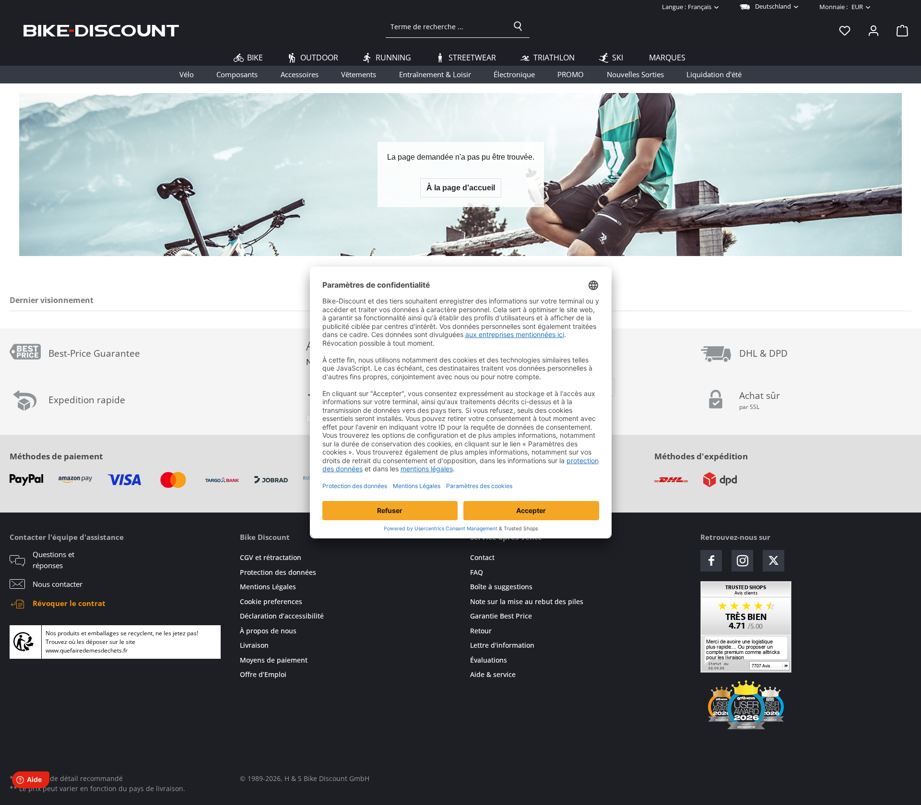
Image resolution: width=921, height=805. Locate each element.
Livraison (254, 645)
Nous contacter (58, 584)
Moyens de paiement (273, 660)
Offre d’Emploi (263, 674)
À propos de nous (268, 630)
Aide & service (493, 674)
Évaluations (488, 660)
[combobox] (446, 26)
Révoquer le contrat (69, 603)
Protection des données (278, 572)
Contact (482, 557)
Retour (481, 630)
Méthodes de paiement (56, 456)
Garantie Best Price (501, 615)
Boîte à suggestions (501, 586)
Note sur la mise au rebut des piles (526, 601)
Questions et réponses (53, 559)
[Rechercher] (518, 26)
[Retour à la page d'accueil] (101, 30)
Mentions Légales (268, 586)
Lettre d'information (502, 645)
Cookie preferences (271, 601)
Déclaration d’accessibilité (282, 615)
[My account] (874, 30)
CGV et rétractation (270, 557)
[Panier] (899, 30)
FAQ (476, 572)
